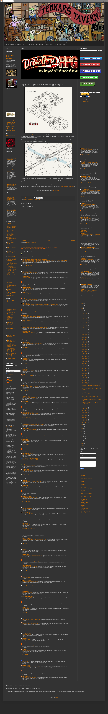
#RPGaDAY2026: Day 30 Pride (86, 149)
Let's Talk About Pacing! (26, 608)
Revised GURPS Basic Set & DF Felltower (30, 299)
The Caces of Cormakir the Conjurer (12, 264)
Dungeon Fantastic (26, 298)
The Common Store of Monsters (28, 370)
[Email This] (37, 198)
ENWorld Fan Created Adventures (11, 346)
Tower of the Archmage (27, 281)
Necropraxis (25, 523)
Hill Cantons (25, 385)
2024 (82, 305)
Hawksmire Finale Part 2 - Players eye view (30, 311)
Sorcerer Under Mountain (86, 182)
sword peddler (84, 251)
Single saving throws (26, 348)
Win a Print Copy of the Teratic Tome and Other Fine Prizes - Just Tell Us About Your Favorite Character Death (11, 184)
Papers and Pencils (26, 417)
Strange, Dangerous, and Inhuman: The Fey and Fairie (32, 555)
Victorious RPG (25, 485)
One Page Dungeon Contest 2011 (11, 249)
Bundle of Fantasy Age (26, 661)
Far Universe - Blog (85, 271)
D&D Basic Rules (10, 333)
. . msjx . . (83, 210)
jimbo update (24, 445)
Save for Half (83, 503)
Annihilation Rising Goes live (27, 592)
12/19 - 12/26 (85, 313)
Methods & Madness (26, 347)
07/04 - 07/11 (85, 354)
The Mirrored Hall (10, 270)
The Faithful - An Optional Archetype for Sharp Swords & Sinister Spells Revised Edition (38, 561)
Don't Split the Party (26, 496)
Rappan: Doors (25, 283)
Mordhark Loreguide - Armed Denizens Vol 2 (11, 121)
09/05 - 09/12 (85, 339)
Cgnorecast (83, 475)
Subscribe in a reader (10, 135)
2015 (82, 433)
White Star (36, 42)
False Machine (25, 369)
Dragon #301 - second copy (27, 450)
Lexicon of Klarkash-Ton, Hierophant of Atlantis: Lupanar (32, 481)
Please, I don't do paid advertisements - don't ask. (31, 623)
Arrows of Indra (10, 314)
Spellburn (83, 506)
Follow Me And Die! (26, 331)
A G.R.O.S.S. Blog (26, 676)
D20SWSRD (9, 282)
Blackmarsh (9, 229)
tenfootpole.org (25, 276)
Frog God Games (49, 44)
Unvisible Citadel (26, 665)
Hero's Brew (83, 487)
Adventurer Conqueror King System (11, 310)
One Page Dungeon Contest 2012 (11, 252)
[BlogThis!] (38, 198)
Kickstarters (29, 42)
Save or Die (83, 505)
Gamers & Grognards (26, 565)
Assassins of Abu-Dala (11, 225)
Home (48, 240)
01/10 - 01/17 (85, 420)
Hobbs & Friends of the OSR (86, 488)
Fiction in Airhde (25, 571)
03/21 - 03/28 (85, 380)
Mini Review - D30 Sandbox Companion (11, 210)
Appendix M (24, 549)
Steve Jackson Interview (27, 534)
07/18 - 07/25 (85, 351)
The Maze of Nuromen (11, 269)
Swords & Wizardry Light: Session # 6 (29, 677)
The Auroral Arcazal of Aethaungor (11, 260)
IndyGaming (24, 517)
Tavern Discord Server (82, 42)
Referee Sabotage (25, 418)
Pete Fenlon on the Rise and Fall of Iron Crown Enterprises (33, 343)
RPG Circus (83, 500)
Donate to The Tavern (85, 101)
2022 (82, 308)
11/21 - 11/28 (85, 320)
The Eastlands (10, 266)
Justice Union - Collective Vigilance (28, 293)
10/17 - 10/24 (85, 329)
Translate (11, 374)
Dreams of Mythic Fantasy (28, 596)
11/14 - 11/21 (85, 322)
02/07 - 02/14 (85, 413)
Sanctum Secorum (84, 502)
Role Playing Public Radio (86, 496)
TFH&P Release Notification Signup (87, 252)
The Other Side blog (26, 253)
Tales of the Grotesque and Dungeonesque (11, 255)
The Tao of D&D (25, 428)
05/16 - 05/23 (85, 366)
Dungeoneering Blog (26, 577)
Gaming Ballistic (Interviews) (86, 482)
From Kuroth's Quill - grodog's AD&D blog (31, 406)
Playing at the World (26, 474)
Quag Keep (24, 448)
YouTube (57, 190)
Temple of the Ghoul (11, 256)
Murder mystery (25, 359)
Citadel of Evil (10, 233)
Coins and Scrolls (26, 380)
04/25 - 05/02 (85, 372)
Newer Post (23, 240)
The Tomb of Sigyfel (11, 274)
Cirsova (83, 161)
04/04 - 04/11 (85, 377)
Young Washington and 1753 (27, 375)
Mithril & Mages (10, 295)
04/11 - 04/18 (85, 375)
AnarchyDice (25, 612)
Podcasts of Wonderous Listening (13, 44)
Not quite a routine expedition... (86, 248)
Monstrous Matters (26, 326)
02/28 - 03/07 (85, 408)
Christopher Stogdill (11, 380)
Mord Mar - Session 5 (26, 650)
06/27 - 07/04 (85, 356)
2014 (82, 435)
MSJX (23, 374)
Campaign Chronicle (26, 580)
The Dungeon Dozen (26, 644)
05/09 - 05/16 (85, 368)
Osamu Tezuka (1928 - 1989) (27, 513)
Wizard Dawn (10, 293)
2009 (82, 443)
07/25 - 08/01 (85, 349)
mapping (31, 199)
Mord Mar (24, 649)
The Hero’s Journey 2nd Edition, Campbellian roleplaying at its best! (34, 539)
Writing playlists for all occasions (28, 486)
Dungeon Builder (36, 134)
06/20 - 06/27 (85, 358)
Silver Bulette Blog (26, 601)
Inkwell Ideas (84, 168)
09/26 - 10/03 (85, 334)
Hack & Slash (25, 439)
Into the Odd (24, 292)
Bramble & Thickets (26, 654)
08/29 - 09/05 (85, 341)
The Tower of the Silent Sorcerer (88, 247)
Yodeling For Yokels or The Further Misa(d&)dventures (32, 655)
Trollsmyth (24, 480)
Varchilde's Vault (25, 469)
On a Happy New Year (26, 440)
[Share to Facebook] (41, 198)
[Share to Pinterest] (42, 198)
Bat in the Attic (25, 315)
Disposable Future (11, 128)
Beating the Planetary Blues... (27, 354)
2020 (82, 424)
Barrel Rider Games (51, 42)
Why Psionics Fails (25, 321)
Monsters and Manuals (27, 320)
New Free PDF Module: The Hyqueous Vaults (30, 666)
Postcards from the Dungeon (86, 493)
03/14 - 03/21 (85, 382)
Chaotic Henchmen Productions (29, 585)
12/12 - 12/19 (85, 315)
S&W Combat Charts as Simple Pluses (11, 281)
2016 (82, 431)
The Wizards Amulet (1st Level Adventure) (11, 349)
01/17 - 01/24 (85, 419)
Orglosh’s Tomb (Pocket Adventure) (11, 356)
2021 (82, 310)
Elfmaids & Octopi (26, 310)
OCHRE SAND (25, 550)
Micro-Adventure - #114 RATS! (28, 391)
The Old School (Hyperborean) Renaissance (30, 386)
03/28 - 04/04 (85, 378)
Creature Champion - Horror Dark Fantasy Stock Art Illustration (11, 123)
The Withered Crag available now (28, 586)
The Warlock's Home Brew (28, 670)
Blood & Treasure (10, 320)
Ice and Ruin (25, 401)
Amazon (65, 186)
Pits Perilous (25, 353)
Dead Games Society (85, 476)
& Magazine (9, 287)
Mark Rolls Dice (25, 660)
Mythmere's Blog (84, 264)
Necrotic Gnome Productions (28, 528)
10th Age (9, 223)
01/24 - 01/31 (85, 417)
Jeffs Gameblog (25, 444)
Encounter (9, 289)
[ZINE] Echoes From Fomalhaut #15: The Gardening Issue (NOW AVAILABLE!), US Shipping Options (40, 304)
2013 (82, 436)
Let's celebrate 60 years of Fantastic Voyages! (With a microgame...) (34, 327)
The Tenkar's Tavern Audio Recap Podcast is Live (92, 383)
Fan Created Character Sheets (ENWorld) (12, 341)
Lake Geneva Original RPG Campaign (30, 458)
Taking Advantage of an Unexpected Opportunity (91, 405)
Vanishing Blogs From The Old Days (29, 332)
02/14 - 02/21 (85, 412)
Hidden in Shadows (26, 433)
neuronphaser (25, 627)
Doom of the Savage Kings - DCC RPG (11, 235)
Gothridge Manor (25, 390)
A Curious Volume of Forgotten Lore (11, 308)
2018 (82, 428)
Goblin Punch (25, 423)
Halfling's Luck (25, 554)
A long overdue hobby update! (27, 470)
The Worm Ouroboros (26, 524)
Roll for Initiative (84, 499)
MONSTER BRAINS (26, 512)
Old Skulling (24, 560)
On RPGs (83, 490)
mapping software (37, 199)
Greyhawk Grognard (26, 336)
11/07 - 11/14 (85, 324)
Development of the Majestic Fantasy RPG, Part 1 (31, 316)
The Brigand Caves (11, 262)
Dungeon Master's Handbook (86, 478)
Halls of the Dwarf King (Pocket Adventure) (11, 354)
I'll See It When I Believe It (27, 491)
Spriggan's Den (25, 464)
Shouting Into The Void (27, 265)
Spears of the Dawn (11, 328)
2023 (82, 307)
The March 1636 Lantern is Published (29, 429)
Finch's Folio (25, 622)
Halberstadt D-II (25, 266)
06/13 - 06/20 (85, 360)
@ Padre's (83, 230)
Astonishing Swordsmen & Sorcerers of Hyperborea (10, 318)
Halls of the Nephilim (26, 287)
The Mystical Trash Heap (27, 412)
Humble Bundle (71, 186)
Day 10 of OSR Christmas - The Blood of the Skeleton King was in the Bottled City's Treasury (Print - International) (11, 156)
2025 (82, 303)
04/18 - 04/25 (85, 373)
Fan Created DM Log (11, 359)
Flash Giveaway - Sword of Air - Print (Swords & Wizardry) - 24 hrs (11, 199)
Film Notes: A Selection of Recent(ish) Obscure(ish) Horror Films (34, 381)
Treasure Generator (11, 358)
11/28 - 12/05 (85, 318)
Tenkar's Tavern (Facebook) (11, 42)
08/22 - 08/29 (85, 342)
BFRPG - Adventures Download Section (11, 227)
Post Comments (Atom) (31, 242)
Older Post (73, 240)
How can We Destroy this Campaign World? (30, 645)
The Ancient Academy (11, 258)
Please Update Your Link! (27, 634)
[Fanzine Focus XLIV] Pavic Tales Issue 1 (30, 272)
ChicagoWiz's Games (26, 507)
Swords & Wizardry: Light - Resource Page (33, 44)
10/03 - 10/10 (85, 332)
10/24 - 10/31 (85, 327)
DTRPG (62, 186)
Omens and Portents (26, 538)
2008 (82, 445)
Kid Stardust (83, 177)
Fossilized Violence (11, 130)
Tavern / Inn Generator (11, 292)
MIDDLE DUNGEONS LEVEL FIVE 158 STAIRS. (31, 619)
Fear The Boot (83, 481)
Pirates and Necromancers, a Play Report (30, 497)
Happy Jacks (83, 485)
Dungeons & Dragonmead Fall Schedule (29, 566)
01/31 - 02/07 (85, 415)
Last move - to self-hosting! (27, 508)
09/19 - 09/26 (85, 336)
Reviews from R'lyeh (26, 271)
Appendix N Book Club (85, 473)
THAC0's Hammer (84, 509)
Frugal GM (24, 363)
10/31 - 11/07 (85, 325)
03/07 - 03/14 (85, 407)
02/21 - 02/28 (85, 410)
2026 (82, 301)
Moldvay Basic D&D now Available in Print (29, 397)
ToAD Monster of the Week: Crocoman (29, 544)
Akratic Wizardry (26, 342)
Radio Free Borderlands (85, 494)
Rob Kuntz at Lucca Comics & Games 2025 (30, 459)
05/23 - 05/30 (85, 365)
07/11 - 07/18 (85, 353)
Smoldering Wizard (26, 396)
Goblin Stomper (25, 607)
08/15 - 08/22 (85, 344)
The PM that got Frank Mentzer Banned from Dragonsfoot (11, 170)
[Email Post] (35, 197)
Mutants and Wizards (26, 454)
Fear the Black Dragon (85, 479)
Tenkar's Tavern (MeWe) (60, 44)
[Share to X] (40, 198)
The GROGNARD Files (85, 511)
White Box (24, 638)
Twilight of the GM (26, 501)
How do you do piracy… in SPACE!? (29, 465)
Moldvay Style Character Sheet (10, 344)
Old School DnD (25, 576)
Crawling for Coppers (26, 570)
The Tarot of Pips (25, 492)
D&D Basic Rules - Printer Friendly (11, 336)
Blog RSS (83, 289)
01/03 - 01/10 (85, 422)
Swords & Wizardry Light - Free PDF (66, 42)
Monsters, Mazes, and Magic (87, 241)
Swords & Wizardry (10, 426)
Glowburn (83, 484)
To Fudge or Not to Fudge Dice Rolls (87, 242)
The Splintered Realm (85, 176)
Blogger (56, 697)
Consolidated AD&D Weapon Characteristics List (31, 413)
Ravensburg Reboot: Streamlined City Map (30, 581)
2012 (82, 438)
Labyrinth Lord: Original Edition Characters (10, 323)
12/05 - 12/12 (85, 317)
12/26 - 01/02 (85, 311)
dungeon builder (27, 199)
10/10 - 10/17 (85, 330)
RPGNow (54, 245)
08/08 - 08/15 (85, 346)
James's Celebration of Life (27, 597)
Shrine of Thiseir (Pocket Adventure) (11, 351)
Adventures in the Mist (26, 277)
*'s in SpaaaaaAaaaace (26, 502)
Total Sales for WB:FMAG (27, 639)
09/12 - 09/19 (85, 337)
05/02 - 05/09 (85, 370)
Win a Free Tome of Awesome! (86, 272)
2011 (82, 440)
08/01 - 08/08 (85, 348)
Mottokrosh (83, 233)
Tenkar (10, 382)
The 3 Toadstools (26, 358)
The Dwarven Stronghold (86, 284)
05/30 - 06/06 (85, 363)
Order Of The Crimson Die (27, 533)
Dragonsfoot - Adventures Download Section (11, 238)
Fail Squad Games (26, 591)
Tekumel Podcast (84, 508)
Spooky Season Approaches (27, 288)
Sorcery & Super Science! (27, 453)
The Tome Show (84, 512)
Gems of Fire (9, 240)
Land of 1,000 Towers (11, 247)
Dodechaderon (10, 290)
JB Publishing (25, 543)
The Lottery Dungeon (11, 267)
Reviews (22, 42)
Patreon (42, 42)
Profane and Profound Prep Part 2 (28, 613)
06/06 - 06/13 (85, 361)
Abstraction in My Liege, (26, 402)
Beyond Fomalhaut (26, 303)
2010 (82, 441)
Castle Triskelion (25, 618)
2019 (82, 426)
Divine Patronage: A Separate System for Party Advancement (33, 424)
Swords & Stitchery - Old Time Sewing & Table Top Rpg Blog (34, 259)
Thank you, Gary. (84, 231)
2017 (82, 429)
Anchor (54, 190)
